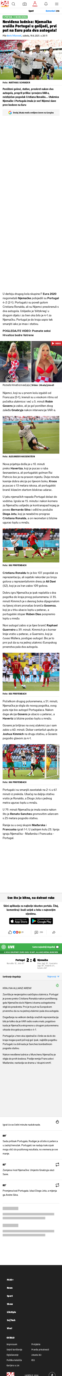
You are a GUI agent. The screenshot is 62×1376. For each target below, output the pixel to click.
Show (10, 1304)
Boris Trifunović (14, 35)
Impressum (12, 1344)
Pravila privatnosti (40, 1349)
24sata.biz (36, 1355)
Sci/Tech (11, 1320)
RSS (33, 1360)
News (10, 1287)
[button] (13, 4)
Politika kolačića (14, 1360)
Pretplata (36, 1344)
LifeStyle (11, 1312)
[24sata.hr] (4, 4)
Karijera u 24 (13, 1365)
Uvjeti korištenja (14, 1349)
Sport (10, 1295)
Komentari (52, 11)
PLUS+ (10, 1279)
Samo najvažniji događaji (43, 947)
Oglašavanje (13, 1355)
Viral (9, 1328)
